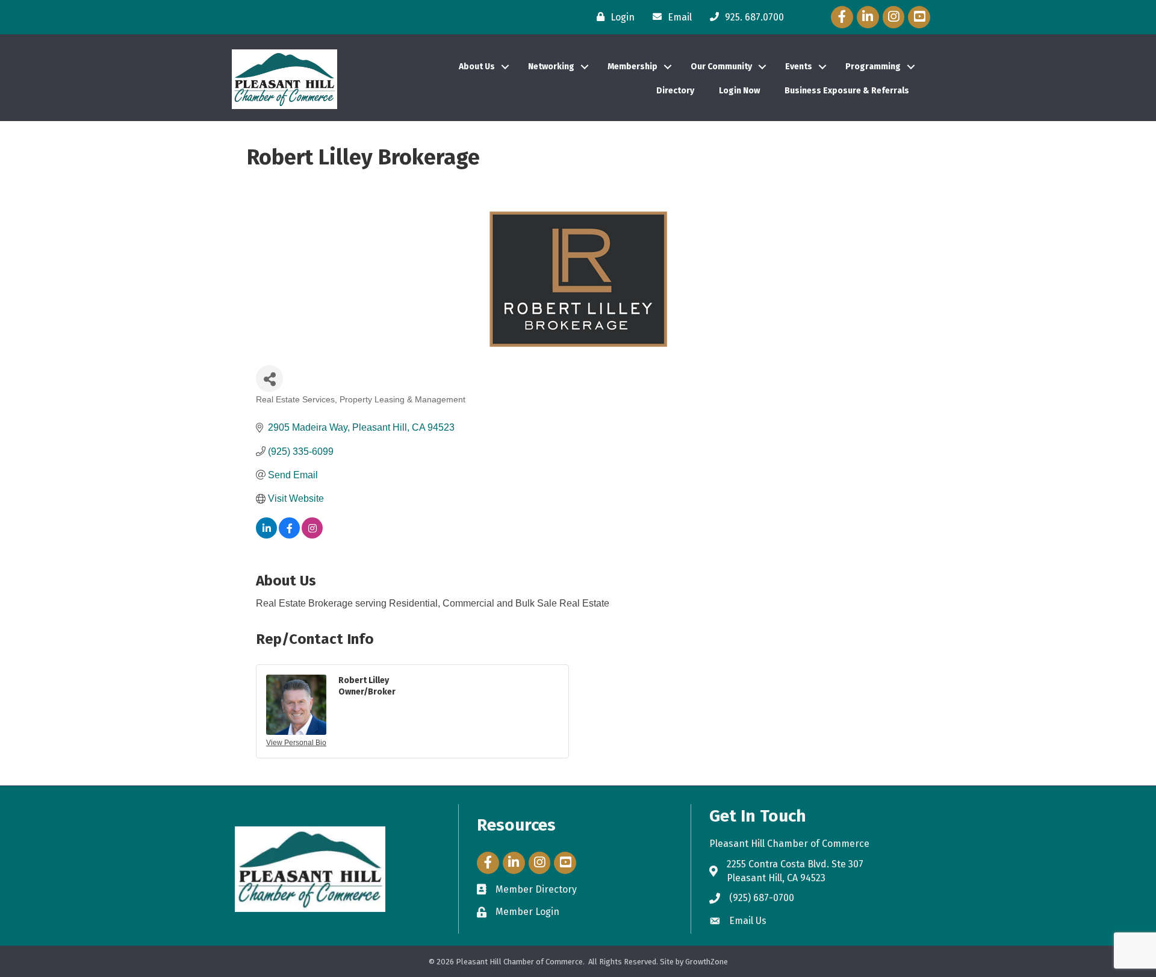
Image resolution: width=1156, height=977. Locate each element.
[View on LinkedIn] (266, 535)
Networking (551, 66)
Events (798, 66)
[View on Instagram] (312, 535)
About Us (477, 66)
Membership (632, 66)
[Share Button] (269, 378)
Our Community (721, 66)
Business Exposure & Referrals (847, 91)
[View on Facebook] (289, 535)
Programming (873, 66)
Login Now (739, 91)
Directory (675, 91)
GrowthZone (706, 961)
